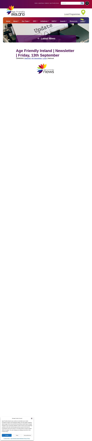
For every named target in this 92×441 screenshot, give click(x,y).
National (47, 3)
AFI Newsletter (36, 58)
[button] (31, 418)
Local (45, 58)
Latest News (41, 3)
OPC (34, 21)
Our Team (25, 21)
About (15, 21)
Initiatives (43, 21)
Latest (82, 21)
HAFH (54, 21)
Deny (17, 435)
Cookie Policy (7, 438)
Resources (73, 21)
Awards (62, 21)
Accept (6, 435)
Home (36, 3)
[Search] (82, 3)
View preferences (27, 435)
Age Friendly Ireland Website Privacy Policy (20, 438)
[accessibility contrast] (87, 3)
